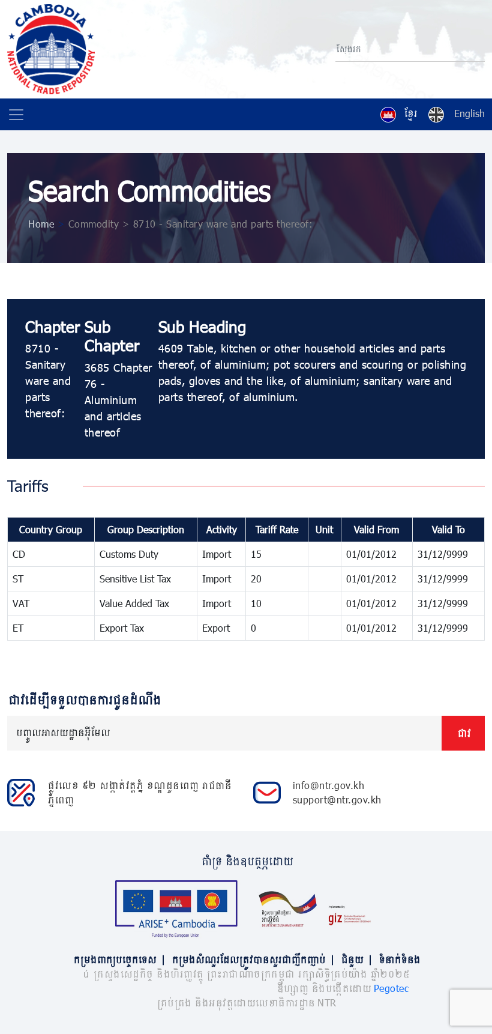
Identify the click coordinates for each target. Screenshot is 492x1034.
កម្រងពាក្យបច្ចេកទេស (119, 959)
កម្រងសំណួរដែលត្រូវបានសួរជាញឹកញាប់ (252, 959)
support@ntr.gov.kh (337, 799)
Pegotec (391, 988)
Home (41, 223)
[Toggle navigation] (16, 114)
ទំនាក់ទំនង (398, 959)
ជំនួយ (356, 959)
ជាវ (463, 733)
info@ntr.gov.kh (329, 785)
